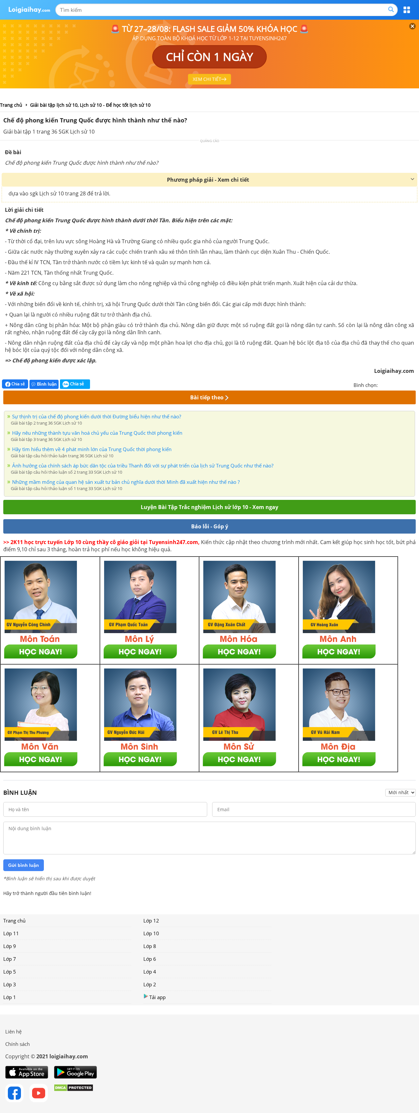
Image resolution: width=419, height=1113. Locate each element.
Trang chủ (14, 920)
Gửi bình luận (23, 865)
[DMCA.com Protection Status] (73, 1093)
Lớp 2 (149, 984)
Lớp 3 (9, 984)
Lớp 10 (151, 933)
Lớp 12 (151, 920)
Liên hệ (13, 1031)
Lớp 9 (9, 946)
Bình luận (47, 384)
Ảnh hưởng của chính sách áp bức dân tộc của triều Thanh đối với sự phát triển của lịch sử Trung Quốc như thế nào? (142, 465)
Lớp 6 (149, 959)
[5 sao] (414, 384)
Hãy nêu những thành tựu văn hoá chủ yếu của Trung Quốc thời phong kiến (97, 432)
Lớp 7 (9, 959)
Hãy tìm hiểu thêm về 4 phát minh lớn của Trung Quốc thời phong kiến (92, 449)
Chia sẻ (17, 384)
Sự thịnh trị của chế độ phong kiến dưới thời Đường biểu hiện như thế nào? (96, 416)
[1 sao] (383, 384)
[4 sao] (406, 384)
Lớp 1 (9, 997)
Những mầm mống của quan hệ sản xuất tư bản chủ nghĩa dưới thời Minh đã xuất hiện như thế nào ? (126, 482)
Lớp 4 (149, 971)
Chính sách (17, 1044)
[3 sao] (399, 384)
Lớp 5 (9, 971)
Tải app (157, 997)
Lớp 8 (149, 946)
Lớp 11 (11, 933)
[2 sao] (391, 384)
